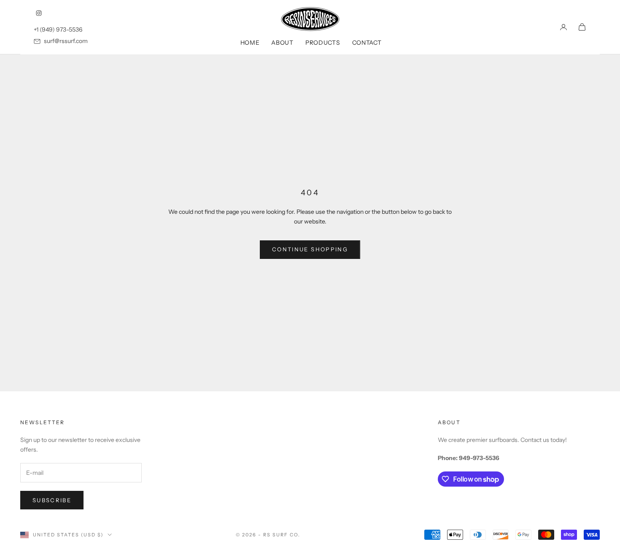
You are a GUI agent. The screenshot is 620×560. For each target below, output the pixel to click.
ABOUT (282, 42)
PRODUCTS (322, 42)
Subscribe (51, 500)
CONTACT (367, 42)
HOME (250, 42)
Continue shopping (310, 249)
